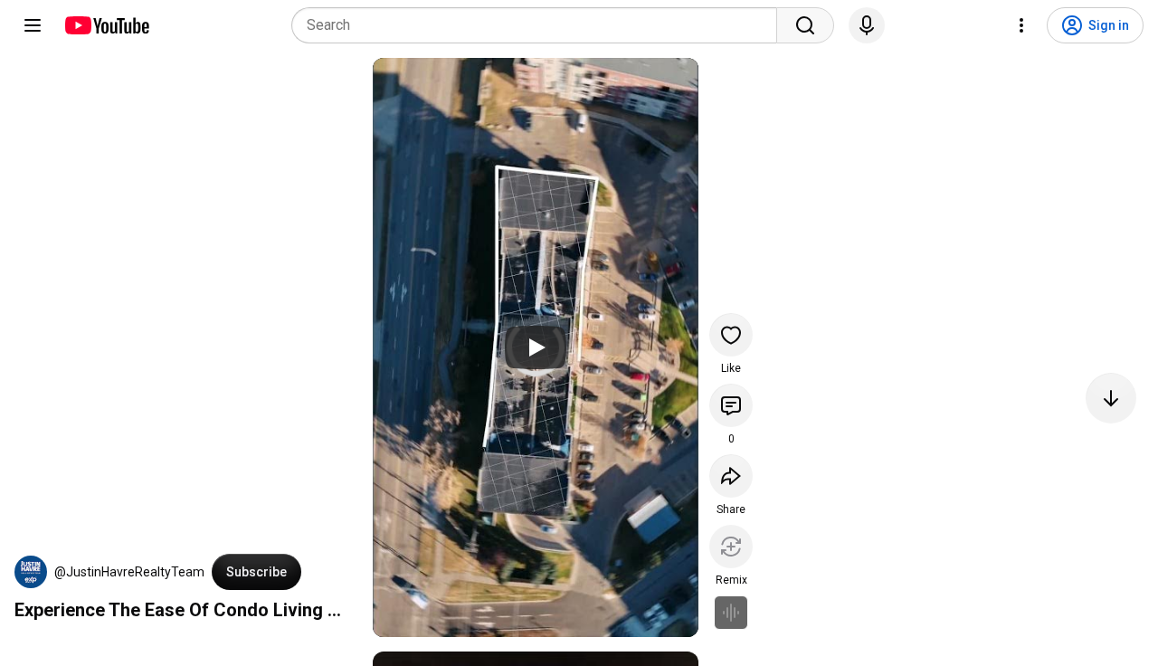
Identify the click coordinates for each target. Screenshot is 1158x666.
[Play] (535, 347)
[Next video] (1111, 398)
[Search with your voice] (867, 25)
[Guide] (32, 25)
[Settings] (1021, 25)
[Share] (731, 476)
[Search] (805, 25)
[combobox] (540, 25)
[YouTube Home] (106, 25)
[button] (30, 572)
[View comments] (731, 405)
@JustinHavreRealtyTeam (129, 572)
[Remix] (731, 546)
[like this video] (731, 335)
